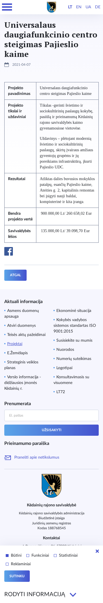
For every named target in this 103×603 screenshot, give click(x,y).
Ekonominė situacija (73, 311)
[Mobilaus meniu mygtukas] (7, 7)
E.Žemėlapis (17, 353)
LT (70, 7)
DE (97, 7)
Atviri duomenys (21, 326)
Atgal (15, 275)
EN (79, 7)
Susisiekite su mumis (74, 341)
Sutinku (17, 576)
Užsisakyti (52, 430)
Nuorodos (65, 350)
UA (88, 7)
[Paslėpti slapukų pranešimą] (97, 551)
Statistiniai (68, 556)
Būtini (16, 556)
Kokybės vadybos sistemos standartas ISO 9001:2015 (75, 325)
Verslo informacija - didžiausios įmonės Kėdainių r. (22, 383)
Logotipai (64, 368)
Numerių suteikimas (73, 359)
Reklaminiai (21, 564)
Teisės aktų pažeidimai (26, 335)
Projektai (14, 344)
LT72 (60, 392)
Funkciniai (40, 556)
